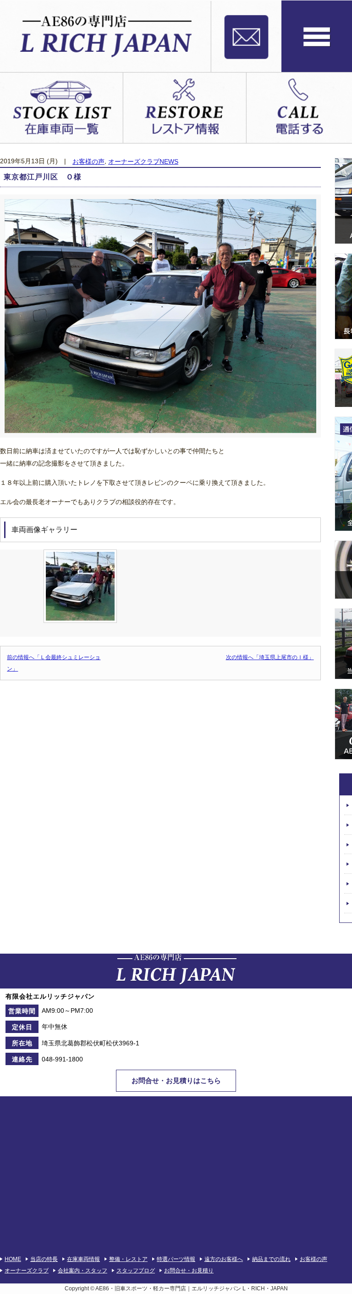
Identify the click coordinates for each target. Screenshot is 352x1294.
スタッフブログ (135, 1270)
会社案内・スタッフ (82, 1270)
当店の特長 (44, 1259)
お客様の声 (88, 161)
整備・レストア (128, 1259)
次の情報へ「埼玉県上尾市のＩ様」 (270, 657)
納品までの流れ (271, 1259)
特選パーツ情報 (176, 1259)
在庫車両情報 (83, 1259)
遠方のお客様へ (223, 1259)
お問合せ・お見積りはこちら (176, 1080)
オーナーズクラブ (27, 1270)
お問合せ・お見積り (189, 1270)
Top (330, 1272)
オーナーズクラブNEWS (143, 161)
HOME (13, 1259)
